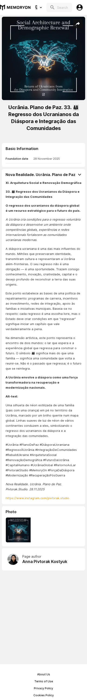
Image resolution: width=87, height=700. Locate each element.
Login (79, 7)
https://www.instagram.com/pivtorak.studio (37, 498)
